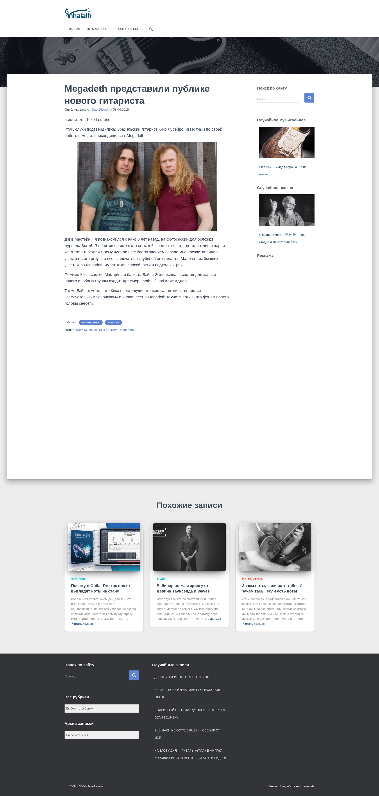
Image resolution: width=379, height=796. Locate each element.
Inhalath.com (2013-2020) (85, 785)
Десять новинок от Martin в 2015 (182, 677)
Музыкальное (97, 29)
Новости (113, 322)
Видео (161, 578)
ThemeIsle (307, 786)
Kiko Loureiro (108, 329)
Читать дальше (83, 623)
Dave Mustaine (86, 329)
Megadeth (127, 329)
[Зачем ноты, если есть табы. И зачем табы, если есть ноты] (275, 547)
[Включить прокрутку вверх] (370, 787)
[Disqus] (146, 402)
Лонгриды (78, 578)
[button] (109, 29)
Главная (74, 29)
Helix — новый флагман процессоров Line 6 (187, 693)
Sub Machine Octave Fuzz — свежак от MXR (187, 734)
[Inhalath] (78, 12)
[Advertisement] (235, 12)
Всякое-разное (127, 29)
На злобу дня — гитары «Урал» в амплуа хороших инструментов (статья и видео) (190, 754)
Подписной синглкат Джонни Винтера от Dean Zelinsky (190, 713)
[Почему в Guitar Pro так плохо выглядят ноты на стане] (104, 547)
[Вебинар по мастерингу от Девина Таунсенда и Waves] (189, 547)
